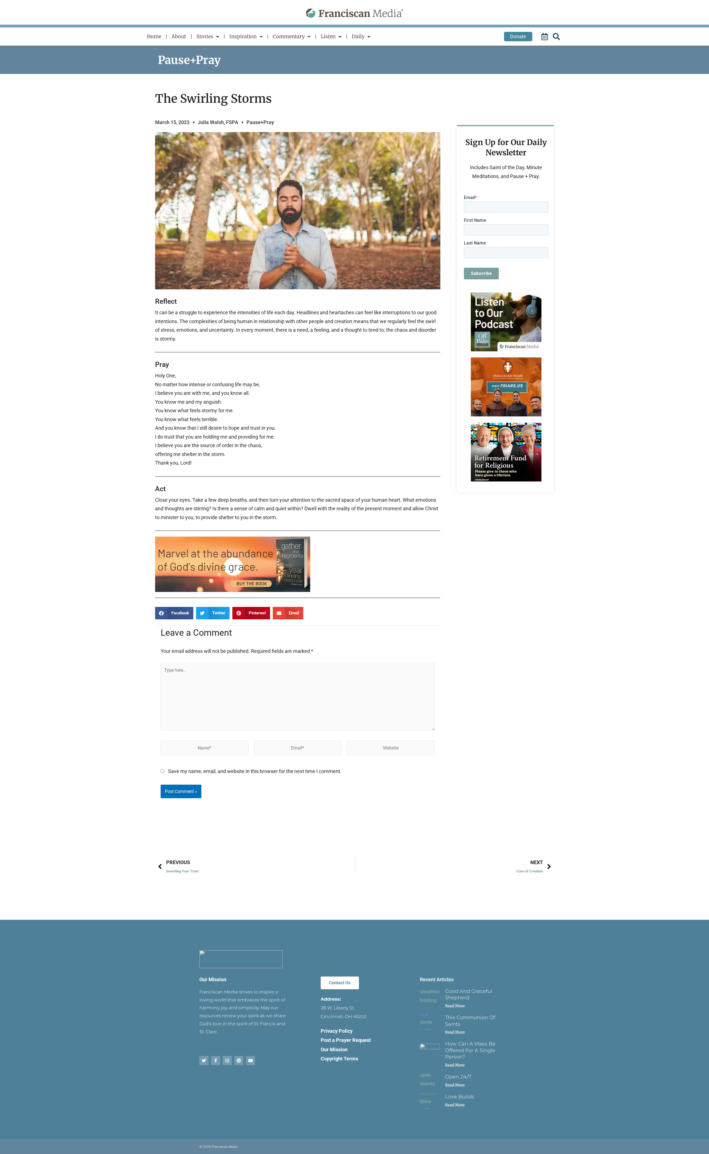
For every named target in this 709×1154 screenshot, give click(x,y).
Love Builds (459, 1097)
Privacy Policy (337, 1031)
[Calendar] (545, 36)
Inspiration (243, 36)
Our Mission (212, 979)
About (178, 36)
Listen (328, 36)
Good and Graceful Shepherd (468, 994)
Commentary (289, 36)
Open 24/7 (458, 1077)
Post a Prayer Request (346, 1040)
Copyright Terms (339, 1059)
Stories (204, 36)
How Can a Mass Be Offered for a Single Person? (470, 1050)
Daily (358, 36)
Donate (518, 36)
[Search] (557, 36)
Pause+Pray (189, 60)
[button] (174, 613)
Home (154, 36)
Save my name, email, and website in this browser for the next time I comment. (254, 771)
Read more (455, 1005)
